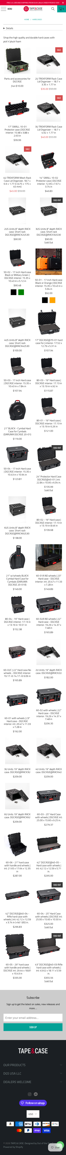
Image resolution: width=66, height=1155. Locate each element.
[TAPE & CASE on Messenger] (36, 1094)
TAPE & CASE (17, 1143)
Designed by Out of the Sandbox (40, 1143)
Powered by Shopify (13, 1147)
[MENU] (1, 8)
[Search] (53, 8)
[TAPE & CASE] (33, 8)
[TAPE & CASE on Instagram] (29, 1094)
